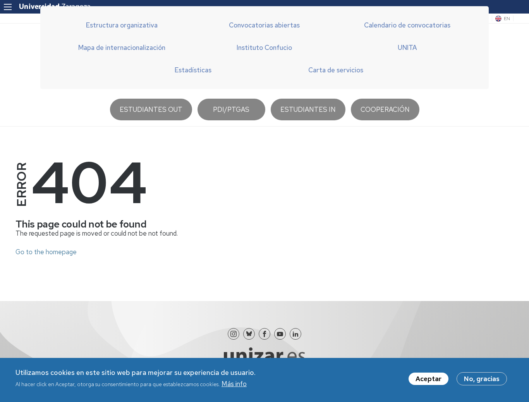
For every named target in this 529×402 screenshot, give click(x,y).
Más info (234, 384)
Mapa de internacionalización (121, 47)
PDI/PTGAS (231, 109)
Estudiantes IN (308, 109)
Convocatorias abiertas (264, 25)
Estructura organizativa (122, 25)
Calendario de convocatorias (407, 25)
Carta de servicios (335, 70)
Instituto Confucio (264, 47)
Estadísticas (193, 70)
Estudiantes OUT (151, 109)
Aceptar (428, 379)
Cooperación (385, 109)
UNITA (407, 47)
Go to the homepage (46, 252)
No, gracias (482, 379)
